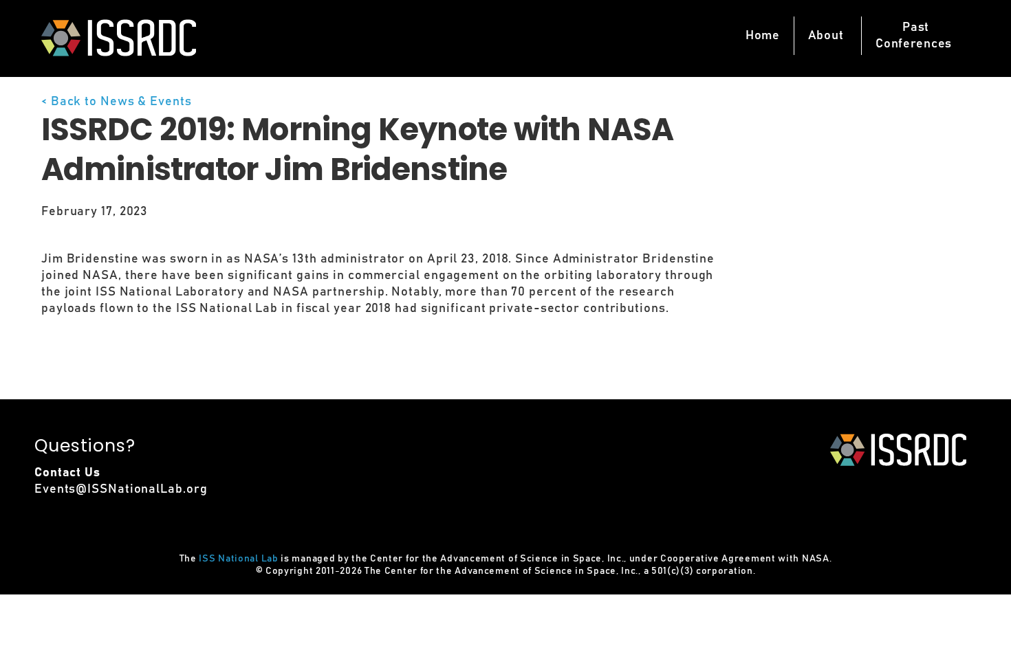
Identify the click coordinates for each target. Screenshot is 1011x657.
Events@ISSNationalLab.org (121, 489)
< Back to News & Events (116, 102)
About (826, 36)
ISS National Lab (238, 559)
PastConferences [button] (914, 35)
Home (763, 36)
